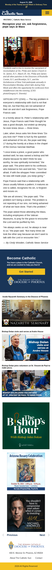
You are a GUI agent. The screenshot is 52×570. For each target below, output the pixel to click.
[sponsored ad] (26, 471)
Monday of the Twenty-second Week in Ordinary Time (26, 5)
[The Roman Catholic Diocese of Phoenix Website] (26, 280)
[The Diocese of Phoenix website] (26, 545)
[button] (26, 313)
